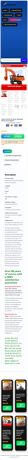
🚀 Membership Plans (16, 10)
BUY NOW (7, 136)
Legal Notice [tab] (7, 164)
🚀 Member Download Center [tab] (11, 160)
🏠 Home (5, 10)
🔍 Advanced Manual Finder (9, 24)
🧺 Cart (5, 19)
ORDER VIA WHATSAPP (18, 136)
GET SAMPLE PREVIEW (11, 142)
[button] (24, 67)
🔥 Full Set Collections (15, 19)
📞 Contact (18, 15)
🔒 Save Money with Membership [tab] (12, 155)
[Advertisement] (14, 42)
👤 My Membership (7, 15)
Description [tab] (7, 151)
